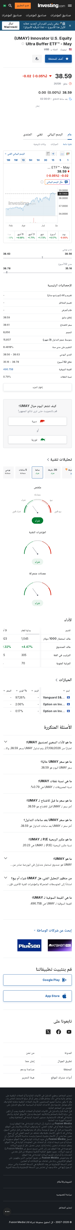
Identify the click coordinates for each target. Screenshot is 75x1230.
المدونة (68, 1052)
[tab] (52, 472)
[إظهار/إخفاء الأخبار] (48, 154)
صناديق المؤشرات (60, 16)
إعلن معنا (29, 1061)
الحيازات (54, 144)
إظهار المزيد (37, 387)
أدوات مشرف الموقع (61, 1077)
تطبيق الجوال (65, 1061)
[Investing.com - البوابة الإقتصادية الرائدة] (51, 5)
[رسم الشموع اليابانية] (68, 154)
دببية (34, 421)
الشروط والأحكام (64, 1181)
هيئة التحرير (28, 1077)
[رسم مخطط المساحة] (62, 154)
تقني (40, 134)
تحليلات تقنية (61, 459)
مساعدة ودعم (27, 1069)
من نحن (30, 1052)
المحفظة (67, 1069)
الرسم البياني (55, 134)
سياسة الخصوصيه (64, 1194)
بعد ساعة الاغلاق (60, 98)
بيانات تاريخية (40, 144)
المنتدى (27, 134)
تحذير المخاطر (65, 1207)
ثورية (34, 439)
